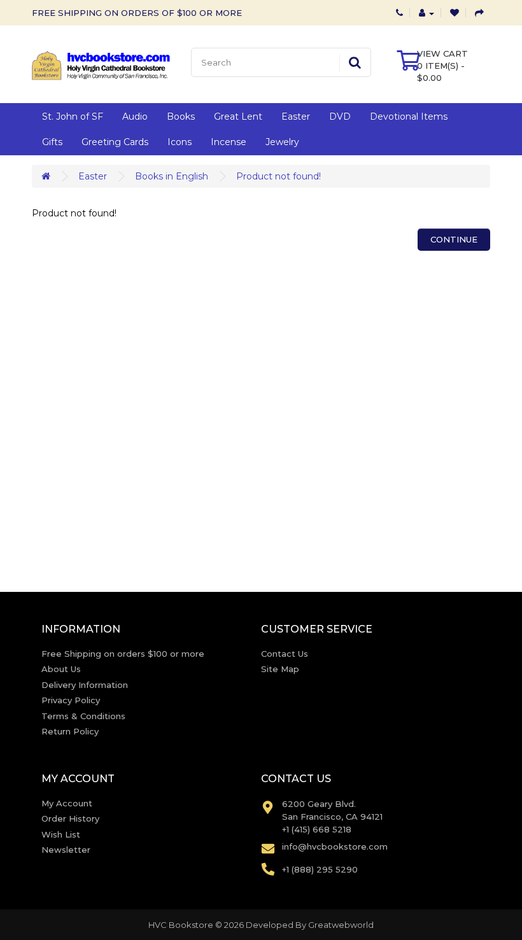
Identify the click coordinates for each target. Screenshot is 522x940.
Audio (135, 116)
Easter (295, 116)
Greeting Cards (114, 142)
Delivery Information (84, 685)
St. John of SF (72, 116)
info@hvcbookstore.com (335, 846)
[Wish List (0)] (454, 13)
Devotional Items (409, 116)
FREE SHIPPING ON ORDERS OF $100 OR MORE (137, 13)
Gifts (52, 142)
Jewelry (282, 142)
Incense (228, 142)
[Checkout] (479, 13)
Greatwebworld (341, 925)
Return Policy (70, 731)
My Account (66, 803)
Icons (179, 142)
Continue (453, 239)
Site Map (280, 669)
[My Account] (426, 13)
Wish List (60, 834)
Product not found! (278, 176)
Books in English (171, 176)
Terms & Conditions (83, 716)
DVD (340, 116)
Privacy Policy (70, 700)
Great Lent (238, 116)
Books (181, 116)
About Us (61, 669)
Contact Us (284, 654)
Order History (70, 818)
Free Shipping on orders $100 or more (122, 654)
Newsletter (65, 850)
